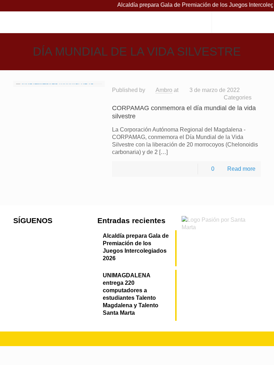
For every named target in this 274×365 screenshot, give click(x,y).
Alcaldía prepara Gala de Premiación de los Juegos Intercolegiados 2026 (136, 247)
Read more (241, 169)
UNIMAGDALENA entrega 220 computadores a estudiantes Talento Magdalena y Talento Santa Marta (130, 294)
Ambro (164, 90)
